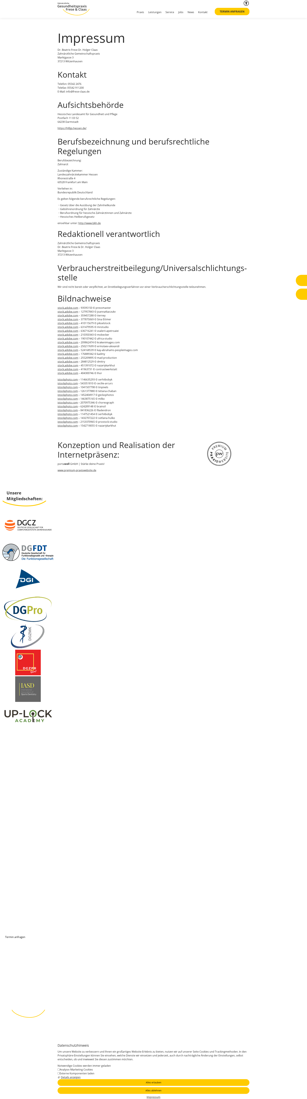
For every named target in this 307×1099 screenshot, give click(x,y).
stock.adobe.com (68, 308)
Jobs (180, 12)
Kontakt (203, 12)
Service (169, 12)
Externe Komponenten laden (77, 1073)
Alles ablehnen (153, 1090)
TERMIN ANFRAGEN (232, 11)
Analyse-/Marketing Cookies (76, 1069)
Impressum (68, 993)
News (191, 12)
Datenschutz (85, 993)
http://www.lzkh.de (89, 223)
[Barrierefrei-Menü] (246, 3)
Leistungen (154, 12)
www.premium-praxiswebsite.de (77, 470)
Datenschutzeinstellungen (112, 993)
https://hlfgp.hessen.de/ (72, 128)
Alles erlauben (153, 1082)
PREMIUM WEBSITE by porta (154, 993)
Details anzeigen (71, 1077)
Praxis (140, 12)
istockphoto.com (68, 379)
